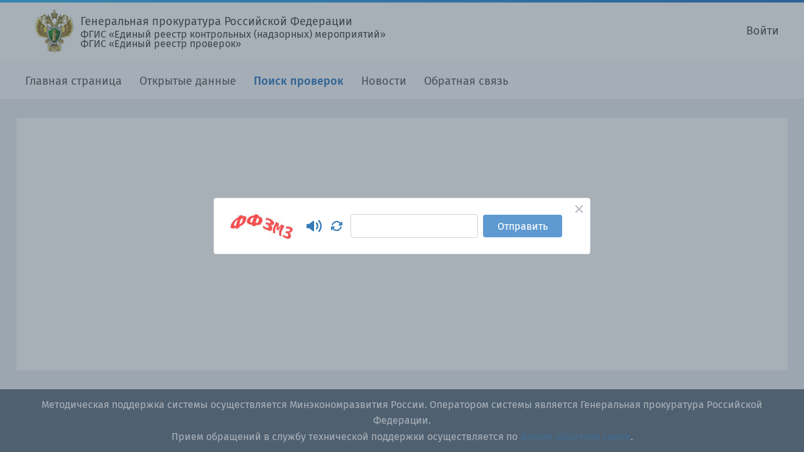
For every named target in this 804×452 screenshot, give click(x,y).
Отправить (522, 226)
